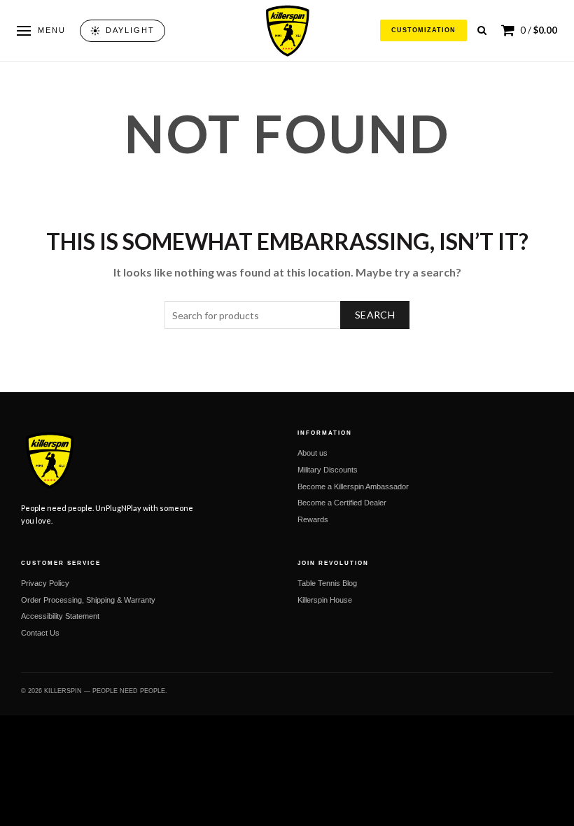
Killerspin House (325, 600)
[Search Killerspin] (482, 30)
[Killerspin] (287, 31)
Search (375, 315)
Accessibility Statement (60, 616)
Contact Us (40, 633)
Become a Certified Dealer (342, 502)
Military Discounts (328, 469)
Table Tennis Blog (327, 583)
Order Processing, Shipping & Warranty (88, 600)
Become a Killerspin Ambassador (353, 486)
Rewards (313, 519)
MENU (52, 30)
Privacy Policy (45, 583)
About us (313, 453)
